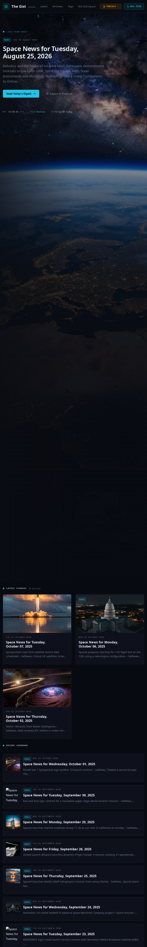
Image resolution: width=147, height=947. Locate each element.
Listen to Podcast (61, 93)
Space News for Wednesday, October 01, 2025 (59, 764)
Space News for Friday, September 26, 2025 (57, 849)
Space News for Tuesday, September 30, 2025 (59, 795)
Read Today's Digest (18, 93)
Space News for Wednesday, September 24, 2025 (61, 907)
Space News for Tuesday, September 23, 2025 (59, 934)
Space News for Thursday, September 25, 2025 (59, 876)
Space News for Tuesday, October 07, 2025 (25, 644)
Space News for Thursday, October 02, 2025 (26, 718)
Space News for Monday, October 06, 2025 (98, 644)
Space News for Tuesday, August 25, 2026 (40, 52)
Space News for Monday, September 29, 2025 (58, 822)
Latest (44, 6)
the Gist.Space (87, 6)
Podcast (111, 6)
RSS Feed (135, 6)
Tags (70, 6)
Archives (58, 6)
